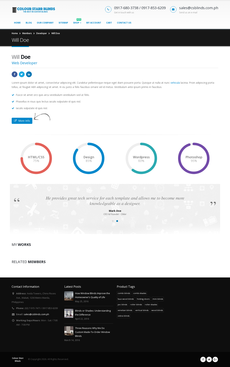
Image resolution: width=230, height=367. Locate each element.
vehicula (175, 82)
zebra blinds (123, 315)
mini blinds (158, 299)
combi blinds (124, 293)
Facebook (14, 74)
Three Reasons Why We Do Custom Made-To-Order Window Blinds (92, 332)
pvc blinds (122, 304)
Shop (77, 21)
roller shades (151, 304)
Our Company (45, 22)
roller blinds (136, 304)
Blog (29, 22)
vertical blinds (141, 310)
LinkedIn (29, 74)
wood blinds (157, 310)
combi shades (139, 293)
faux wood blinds (126, 299)
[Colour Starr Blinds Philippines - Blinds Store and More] (34, 10)
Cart (109, 22)
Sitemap (63, 22)
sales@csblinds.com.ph (36, 314)
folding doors (143, 299)
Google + (215, 359)
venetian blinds (125, 310)
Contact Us (124, 22)
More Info (24, 120)
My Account (93, 22)
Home (17, 22)
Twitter (22, 74)
